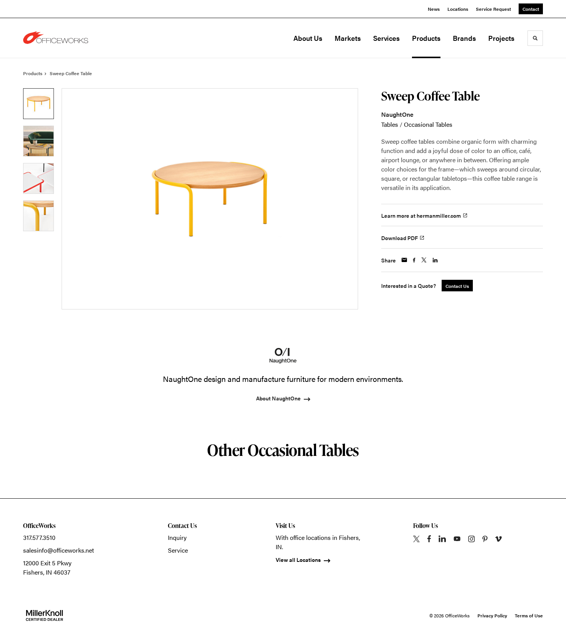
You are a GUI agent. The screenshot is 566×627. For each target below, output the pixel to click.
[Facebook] (429, 538)
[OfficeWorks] (61, 38)
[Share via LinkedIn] (435, 260)
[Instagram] (471, 539)
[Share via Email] (404, 260)
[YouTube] (457, 539)
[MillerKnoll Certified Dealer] (44, 615)
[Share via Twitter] (424, 259)
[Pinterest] (484, 539)
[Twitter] (416, 539)
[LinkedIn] (442, 538)
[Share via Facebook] (414, 260)
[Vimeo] (498, 539)
